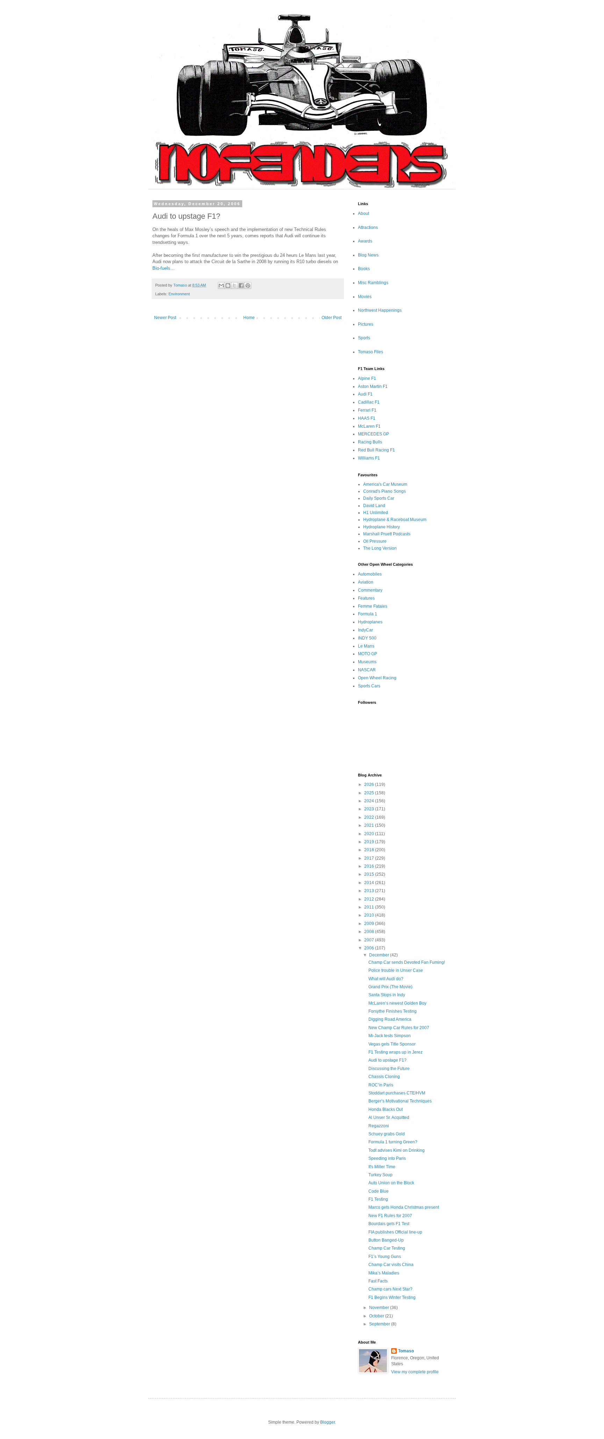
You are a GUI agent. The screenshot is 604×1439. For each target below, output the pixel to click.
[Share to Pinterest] (247, 285)
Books (364, 268)
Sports (364, 337)
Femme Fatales (372, 606)
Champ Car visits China (391, 1264)
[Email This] (221, 285)
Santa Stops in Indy (386, 994)
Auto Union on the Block (391, 1182)
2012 (369, 899)
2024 (369, 800)
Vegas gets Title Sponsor (392, 1044)
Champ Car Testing (386, 1248)
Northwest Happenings (380, 310)
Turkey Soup (380, 1174)
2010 (369, 915)
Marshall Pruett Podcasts (386, 534)
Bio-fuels (161, 268)
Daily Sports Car (378, 498)
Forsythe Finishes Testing (392, 1011)
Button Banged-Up (386, 1240)
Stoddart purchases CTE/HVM (396, 1093)
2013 (369, 890)
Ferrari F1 (367, 410)
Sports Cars (369, 686)
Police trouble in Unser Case (395, 970)
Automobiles (370, 574)
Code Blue (378, 1191)
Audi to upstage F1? (387, 1060)
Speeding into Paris (387, 1158)
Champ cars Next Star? (390, 1289)
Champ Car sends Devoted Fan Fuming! (406, 962)
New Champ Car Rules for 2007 (398, 1027)
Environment (179, 294)
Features (366, 598)
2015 (369, 874)
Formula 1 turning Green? (392, 1142)
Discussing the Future (389, 1068)
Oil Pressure (375, 541)
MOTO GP (367, 653)
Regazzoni (378, 1125)
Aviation (365, 582)
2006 (369, 948)
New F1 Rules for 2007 (390, 1215)
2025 (369, 792)
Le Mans (366, 646)
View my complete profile (415, 1371)
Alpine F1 (367, 378)
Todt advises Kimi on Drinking (396, 1150)
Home (249, 317)
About (363, 213)
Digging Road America (389, 1019)
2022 (369, 817)
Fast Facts (378, 1281)
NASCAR (367, 669)
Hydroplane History (381, 527)
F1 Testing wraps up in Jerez (395, 1052)
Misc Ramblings (373, 282)
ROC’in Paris (380, 1085)
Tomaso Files (370, 351)
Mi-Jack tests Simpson (389, 1035)
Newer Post (165, 317)
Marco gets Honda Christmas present (403, 1207)
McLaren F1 (369, 426)
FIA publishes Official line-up (395, 1232)
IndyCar (365, 630)
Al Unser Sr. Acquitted (388, 1117)
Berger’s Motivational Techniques (400, 1101)
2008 (369, 931)
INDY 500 (367, 638)
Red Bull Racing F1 (376, 450)
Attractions (368, 227)
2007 (369, 940)
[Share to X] (234, 285)
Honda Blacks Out (385, 1109)
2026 (369, 784)
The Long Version (380, 548)
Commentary (370, 590)
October (377, 1316)
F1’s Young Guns (384, 1256)
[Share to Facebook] (241, 285)
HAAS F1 (366, 418)
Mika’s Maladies (383, 1273)
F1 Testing (378, 1199)
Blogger (327, 1422)
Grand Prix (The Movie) (390, 986)
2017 (369, 858)
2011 (369, 907)
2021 (369, 825)
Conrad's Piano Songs (384, 491)
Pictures (365, 324)
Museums (367, 661)
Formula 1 (367, 614)
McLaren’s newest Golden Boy (397, 1003)
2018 (369, 849)
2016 (369, 866)
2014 (369, 882)
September (380, 1324)
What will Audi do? (385, 978)
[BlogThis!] (227, 285)
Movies (365, 296)
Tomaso (406, 1350)
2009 (369, 923)
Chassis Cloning (384, 1076)
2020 (369, 833)
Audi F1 (365, 394)
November (379, 1307)
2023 (369, 809)
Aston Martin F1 (373, 386)
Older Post (331, 317)
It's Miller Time (381, 1166)
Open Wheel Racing (377, 677)
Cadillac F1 (369, 402)
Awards (365, 241)
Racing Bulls (370, 442)
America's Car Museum (385, 484)
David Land (374, 505)
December (379, 955)
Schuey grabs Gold (386, 1133)
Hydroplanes (370, 622)
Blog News (368, 255)
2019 (369, 841)
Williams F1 (369, 458)
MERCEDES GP (373, 434)
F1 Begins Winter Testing (392, 1297)
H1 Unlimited (375, 512)
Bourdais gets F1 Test (388, 1223)
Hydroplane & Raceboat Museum (394, 519)
